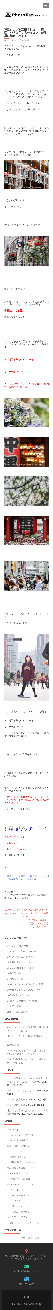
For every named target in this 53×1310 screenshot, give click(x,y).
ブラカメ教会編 (15, 1105)
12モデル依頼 (14, 1006)
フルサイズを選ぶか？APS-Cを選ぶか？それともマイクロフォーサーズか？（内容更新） (26, 913)
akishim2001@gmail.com (26, 1271)
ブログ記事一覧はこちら (26, 1238)
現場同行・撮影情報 (20, 1178)
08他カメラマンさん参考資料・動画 (25, 984)
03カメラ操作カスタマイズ (20, 956)
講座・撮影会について (18, 1145)
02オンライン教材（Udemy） (22, 951)
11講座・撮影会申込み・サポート (24, 1000)
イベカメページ (18, 1200)
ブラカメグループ (19, 1206)
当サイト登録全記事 (38, 894)
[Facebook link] (24, 1296)
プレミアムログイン (17, 1217)
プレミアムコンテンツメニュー (25, 1222)
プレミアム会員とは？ (18, 1211)
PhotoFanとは (14, 1129)
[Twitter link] (28, 1296)
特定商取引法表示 (19, 1140)
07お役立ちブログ (16, 978)
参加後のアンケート (20, 1156)
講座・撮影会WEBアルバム (23, 1162)
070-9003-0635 (26, 1284)
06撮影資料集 (14, 973)
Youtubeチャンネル (19, 1173)
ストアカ (8, 867)
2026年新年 (13, 1045)
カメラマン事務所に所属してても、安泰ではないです (38, 923)
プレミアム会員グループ (22, 1195)
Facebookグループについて (21, 1184)
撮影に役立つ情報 (16, 1167)
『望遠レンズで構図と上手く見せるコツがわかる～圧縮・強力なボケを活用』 (26, 877)
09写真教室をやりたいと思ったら (24, 989)
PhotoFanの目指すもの (21, 1134)
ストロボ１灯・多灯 (17, 1090)
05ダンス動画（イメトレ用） (22, 967)
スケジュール (16, 1151)
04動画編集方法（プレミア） (22, 962)
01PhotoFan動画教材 (17, 945)
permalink (23, 898)
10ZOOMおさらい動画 (19, 995)
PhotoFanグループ (19, 1189)
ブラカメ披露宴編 (16, 1099)
